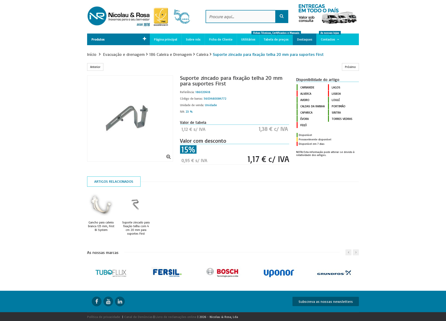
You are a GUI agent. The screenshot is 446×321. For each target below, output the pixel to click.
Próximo (350, 67)
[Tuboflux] (111, 272)
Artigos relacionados (113, 181)
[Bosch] (223, 272)
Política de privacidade (103, 317)
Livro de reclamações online (176, 317)
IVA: (182, 111)
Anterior (95, 67)
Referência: (187, 92)
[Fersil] (167, 272)
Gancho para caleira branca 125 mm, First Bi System (101, 226)
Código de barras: (191, 98)
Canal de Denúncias (138, 317)
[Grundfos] (334, 272)
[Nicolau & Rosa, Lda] (141, 16)
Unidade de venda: (192, 105)
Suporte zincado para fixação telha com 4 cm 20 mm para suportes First (136, 227)
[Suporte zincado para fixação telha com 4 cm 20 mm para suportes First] (136, 205)
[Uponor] (279, 272)
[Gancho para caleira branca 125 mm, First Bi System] (101, 205)
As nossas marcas (102, 252)
